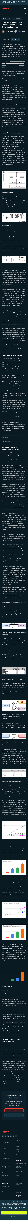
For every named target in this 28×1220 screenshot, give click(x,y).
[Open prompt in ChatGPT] (12, 39)
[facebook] (5, 1136)
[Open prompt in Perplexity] (19, 39)
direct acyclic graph (7, 332)
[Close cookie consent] (25, 1202)
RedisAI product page (10, 99)
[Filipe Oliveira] (19, 31)
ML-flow (19, 1069)
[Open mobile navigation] (25, 8)
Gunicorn (21, 402)
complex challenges (7, 50)
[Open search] (21, 8)
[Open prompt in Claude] (15, 39)
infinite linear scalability (8, 164)
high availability (12, 162)
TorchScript (21, 272)
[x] (16, 1136)
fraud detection (19, 91)
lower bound (15, 538)
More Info (14, 1217)
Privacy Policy (16, 1202)
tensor (11, 205)
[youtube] (8, 1136)
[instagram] (13, 1136)
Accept (14, 1213)
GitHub (18, 1081)
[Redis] (5, 8)
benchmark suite (6, 360)
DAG (20, 330)
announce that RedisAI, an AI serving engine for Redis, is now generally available (13, 63)
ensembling (11, 282)
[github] (3, 1136)
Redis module (15, 146)
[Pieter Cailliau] (7, 31)
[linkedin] (11, 1136)
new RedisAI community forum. (10, 1083)
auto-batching (5, 330)
